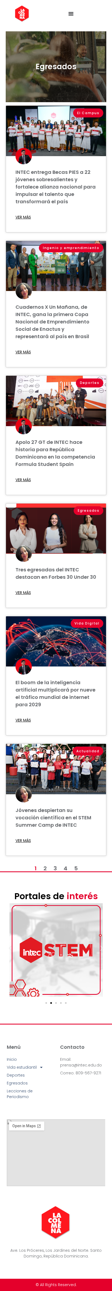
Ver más (23, 217)
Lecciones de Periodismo (20, 1093)
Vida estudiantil (22, 1067)
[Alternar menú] (71, 13)
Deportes (16, 1075)
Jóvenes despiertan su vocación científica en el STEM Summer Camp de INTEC (53, 817)
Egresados (56, 66)
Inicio (12, 1059)
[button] (10, 948)
